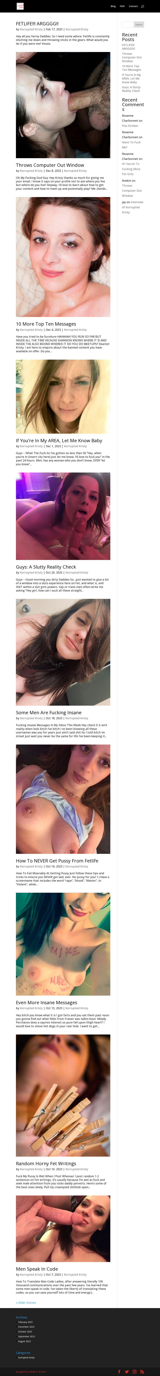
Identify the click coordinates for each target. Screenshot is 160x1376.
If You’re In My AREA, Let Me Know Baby (59, 440)
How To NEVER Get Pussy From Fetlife (57, 861)
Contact (133, 6)
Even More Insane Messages (46, 1002)
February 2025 (25, 1322)
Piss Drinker (130, 126)
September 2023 (26, 1336)
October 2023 (25, 1331)
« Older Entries (26, 1302)
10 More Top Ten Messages (46, 324)
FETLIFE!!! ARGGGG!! (37, 23)
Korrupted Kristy (31, 29)
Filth (122, 6)
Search (138, 24)
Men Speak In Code (37, 1269)
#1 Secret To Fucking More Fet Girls (131, 169)
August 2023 (24, 1341)
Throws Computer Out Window (50, 165)
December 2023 (26, 1326)
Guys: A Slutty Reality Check (46, 567)
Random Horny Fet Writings (46, 1163)
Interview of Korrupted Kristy (132, 207)
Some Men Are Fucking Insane (49, 712)
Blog (113, 6)
